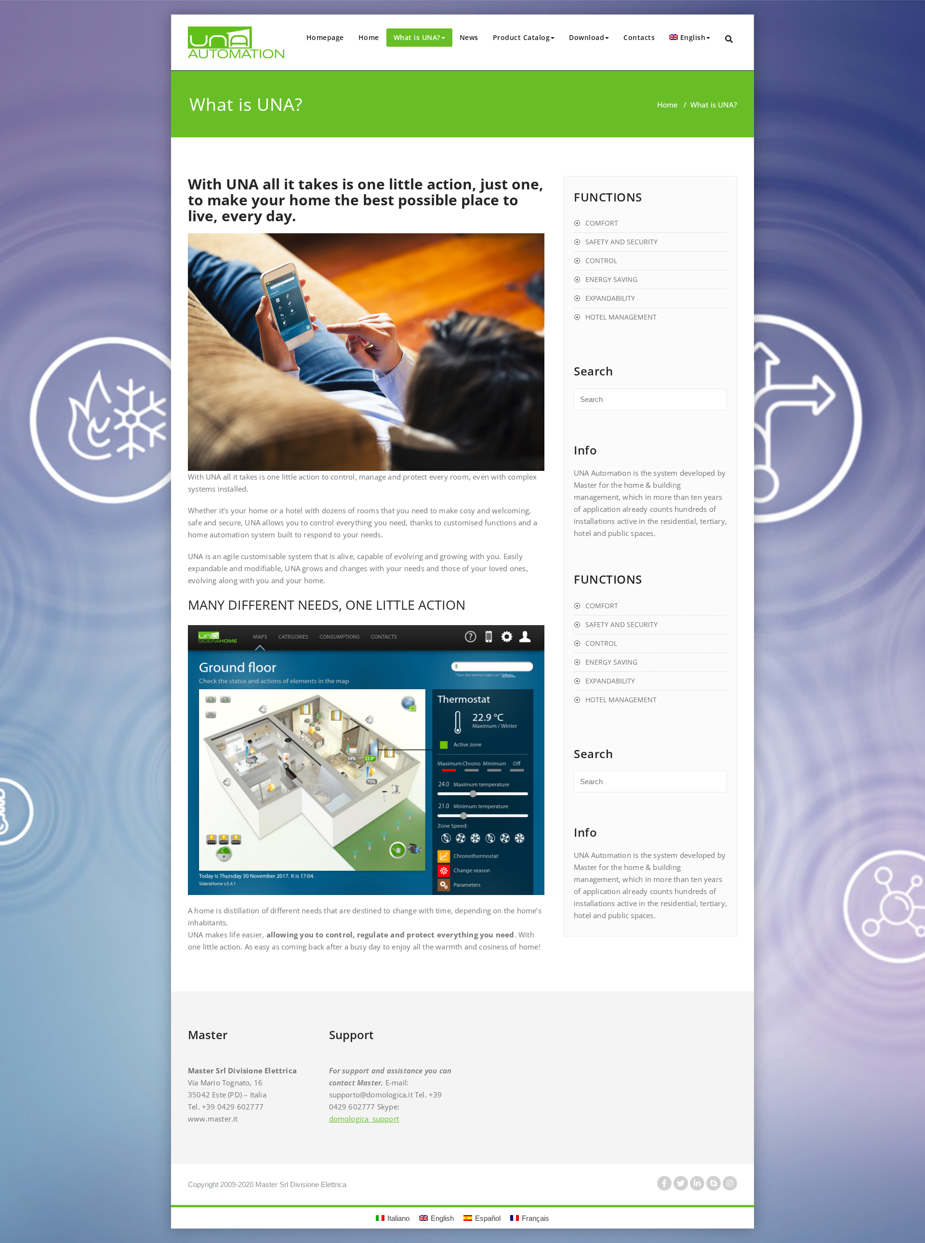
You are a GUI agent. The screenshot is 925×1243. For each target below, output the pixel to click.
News (469, 37)
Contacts (639, 37)
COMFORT (601, 222)
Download (586, 37)
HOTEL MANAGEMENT (621, 316)
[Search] (729, 39)
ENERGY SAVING (611, 279)
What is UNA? (417, 37)
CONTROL (601, 260)
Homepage (325, 37)
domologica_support (364, 1118)
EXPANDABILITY (610, 298)
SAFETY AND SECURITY (621, 241)
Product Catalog (521, 37)
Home (368, 37)
